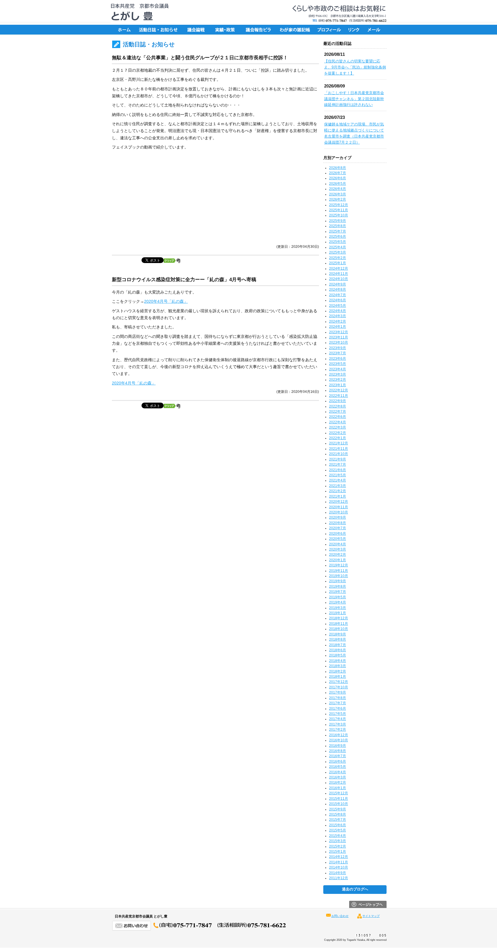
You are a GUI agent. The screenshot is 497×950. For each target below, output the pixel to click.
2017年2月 (337, 729)
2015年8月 (337, 814)
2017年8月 (337, 698)
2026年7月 (337, 173)
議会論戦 (195, 30)
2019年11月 (338, 570)
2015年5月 (337, 830)
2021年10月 (338, 454)
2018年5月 (337, 655)
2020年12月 (338, 501)
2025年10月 (338, 215)
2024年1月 (337, 326)
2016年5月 (337, 766)
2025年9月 (337, 220)
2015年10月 (338, 804)
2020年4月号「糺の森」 (166, 301)
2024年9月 (337, 284)
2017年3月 (337, 724)
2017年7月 (337, 703)
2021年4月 (337, 480)
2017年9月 (337, 692)
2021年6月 (337, 470)
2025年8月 (337, 226)
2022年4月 (337, 422)
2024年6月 (337, 300)
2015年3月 (337, 841)
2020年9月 (337, 517)
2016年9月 (337, 745)
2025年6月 (337, 236)
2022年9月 (337, 401)
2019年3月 (337, 608)
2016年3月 (337, 777)
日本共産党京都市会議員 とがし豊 (137, 12)
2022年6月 (337, 416)
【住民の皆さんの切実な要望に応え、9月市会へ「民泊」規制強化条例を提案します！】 (355, 67)
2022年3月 (337, 427)
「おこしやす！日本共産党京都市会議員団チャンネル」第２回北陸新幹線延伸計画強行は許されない (354, 99)
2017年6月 (337, 708)
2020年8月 (337, 523)
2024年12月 (338, 268)
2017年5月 (337, 713)
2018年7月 (337, 645)
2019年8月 (337, 586)
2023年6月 (337, 358)
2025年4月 (337, 247)
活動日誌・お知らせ (157, 30)
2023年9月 (337, 348)
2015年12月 (338, 793)
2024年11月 (338, 273)
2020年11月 (338, 507)
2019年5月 (337, 597)
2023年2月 (337, 379)
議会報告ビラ (258, 30)
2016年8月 (337, 751)
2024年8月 (337, 289)
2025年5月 (337, 241)
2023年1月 (337, 385)
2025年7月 (337, 231)
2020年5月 (337, 538)
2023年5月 (337, 363)
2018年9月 (337, 634)
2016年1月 (337, 788)
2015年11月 (338, 798)
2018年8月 (337, 639)
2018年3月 (337, 666)
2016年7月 (337, 756)
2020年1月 (337, 560)
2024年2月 (337, 321)
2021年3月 (337, 486)
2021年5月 (337, 475)
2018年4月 (337, 660)
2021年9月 (337, 459)
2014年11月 (338, 862)
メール (375, 30)
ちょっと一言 (293, 30)
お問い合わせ (340, 915)
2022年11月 (338, 395)
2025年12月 (338, 205)
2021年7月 (337, 464)
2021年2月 (337, 491)
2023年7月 (337, 353)
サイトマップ (371, 915)
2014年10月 (338, 867)
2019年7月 (337, 591)
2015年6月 (337, 825)
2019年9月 (337, 581)
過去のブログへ (355, 889)
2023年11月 (338, 337)
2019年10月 (338, 576)
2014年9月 (337, 873)
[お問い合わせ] (199, 929)
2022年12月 (338, 390)
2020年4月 (337, 544)
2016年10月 (338, 740)
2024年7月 (337, 295)
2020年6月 (337, 533)
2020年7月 (337, 528)
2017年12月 (338, 682)
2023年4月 (337, 369)
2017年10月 (338, 687)
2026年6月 (337, 178)
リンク (355, 30)
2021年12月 (338, 443)
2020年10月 (338, 512)
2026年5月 (337, 183)
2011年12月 (338, 878)
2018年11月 (338, 623)
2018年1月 (337, 676)
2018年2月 (337, 671)
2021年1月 (337, 496)
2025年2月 (337, 258)
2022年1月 (337, 438)
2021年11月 (338, 448)
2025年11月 (338, 210)
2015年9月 (337, 809)
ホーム (123, 30)
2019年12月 (338, 565)
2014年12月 (338, 856)
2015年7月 (337, 819)
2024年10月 (338, 279)
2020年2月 (337, 554)
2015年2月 (337, 846)
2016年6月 (337, 761)
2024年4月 (337, 311)
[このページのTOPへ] (368, 906)
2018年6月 (337, 650)
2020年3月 (337, 549)
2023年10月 (338, 342)
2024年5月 (337, 305)
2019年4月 (337, 602)
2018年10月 (338, 629)
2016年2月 (337, 782)
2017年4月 (337, 719)
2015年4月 (337, 835)
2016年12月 (338, 735)
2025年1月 (337, 263)
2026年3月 (337, 194)
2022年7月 (337, 411)
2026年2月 (337, 199)
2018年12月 (338, 618)
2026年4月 (337, 189)
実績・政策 (227, 30)
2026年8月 (337, 168)
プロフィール (329, 30)
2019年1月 (337, 613)
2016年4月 (337, 772)
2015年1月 (337, 851)
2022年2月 (337, 433)
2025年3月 (337, 252)
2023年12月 (338, 332)
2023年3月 (337, 374)
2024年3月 (337, 316)
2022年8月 (337, 406)
